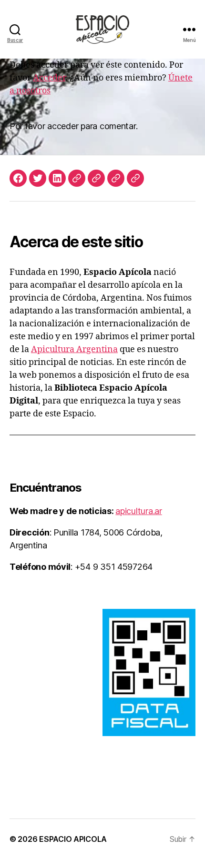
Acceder (49, 77)
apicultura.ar (138, 511)
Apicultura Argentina (74, 349)
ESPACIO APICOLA (73, 839)
